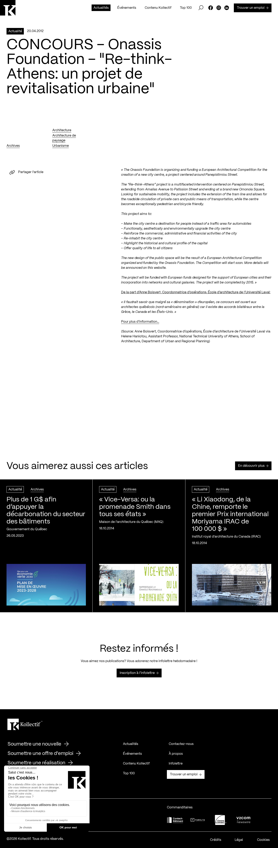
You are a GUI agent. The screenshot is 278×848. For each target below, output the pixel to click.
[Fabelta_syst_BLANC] (198, 820)
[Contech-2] (175, 820)
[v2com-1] (243, 820)
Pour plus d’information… (140, 321)
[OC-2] (220, 820)
